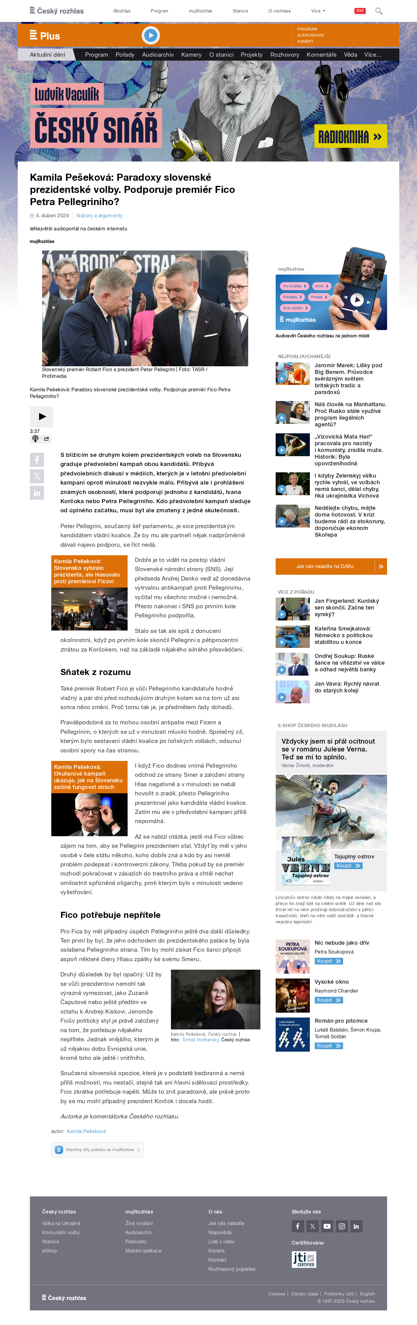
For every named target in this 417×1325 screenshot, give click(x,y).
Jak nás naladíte (227, 1223)
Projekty (252, 54)
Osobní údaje (304, 1293)
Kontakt (217, 1260)
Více (373, 54)
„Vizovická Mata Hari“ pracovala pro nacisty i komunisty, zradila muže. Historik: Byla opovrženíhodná (349, 450)
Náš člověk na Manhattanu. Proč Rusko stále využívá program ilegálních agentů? (350, 414)
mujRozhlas (200, 11)
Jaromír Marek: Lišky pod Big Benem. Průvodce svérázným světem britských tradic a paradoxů (349, 378)
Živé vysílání (293, 308)
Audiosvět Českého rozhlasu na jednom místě (322, 335)
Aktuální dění (47, 54)
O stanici (221, 54)
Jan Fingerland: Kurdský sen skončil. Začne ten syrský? (347, 607)
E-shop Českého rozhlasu (313, 725)
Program (159, 11)
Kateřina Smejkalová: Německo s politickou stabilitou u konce (344, 635)
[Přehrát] (41, 417)
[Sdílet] (46, 439)
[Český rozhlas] (57, 11)
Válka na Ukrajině (61, 1223)
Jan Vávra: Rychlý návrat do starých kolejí (347, 687)
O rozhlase (280, 11)
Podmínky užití (339, 1293)
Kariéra (216, 1251)
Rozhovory (284, 54)
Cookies (277, 1293)
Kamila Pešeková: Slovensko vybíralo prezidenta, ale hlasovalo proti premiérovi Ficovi (87, 571)
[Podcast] (35, 439)
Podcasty (136, 1242)
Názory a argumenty (100, 215)
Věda (350, 54)
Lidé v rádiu (222, 1242)
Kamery (306, 41)
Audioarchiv (311, 35)
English (367, 1293)
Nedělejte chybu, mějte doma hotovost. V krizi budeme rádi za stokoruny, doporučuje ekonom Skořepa (350, 521)
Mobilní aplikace (143, 1251)
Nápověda (220, 1232)
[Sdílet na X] (37, 476)
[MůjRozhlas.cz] (42, 242)
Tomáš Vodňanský (200, 1039)
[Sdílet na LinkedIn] (37, 493)
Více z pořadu (296, 592)
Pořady (125, 54)
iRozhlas (122, 11)
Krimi (319, 286)
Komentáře (321, 54)
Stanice (240, 11)
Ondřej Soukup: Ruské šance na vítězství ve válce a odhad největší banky (350, 663)
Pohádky (290, 297)
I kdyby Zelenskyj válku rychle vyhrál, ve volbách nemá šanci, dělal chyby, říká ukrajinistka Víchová (347, 485)
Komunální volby (61, 1232)
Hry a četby (292, 286)
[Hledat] (379, 11)
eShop (49, 1251)
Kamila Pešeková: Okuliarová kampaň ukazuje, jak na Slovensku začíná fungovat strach (88, 777)
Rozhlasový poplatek (232, 1269)
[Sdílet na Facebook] (37, 460)
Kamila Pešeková (86, 1131)
